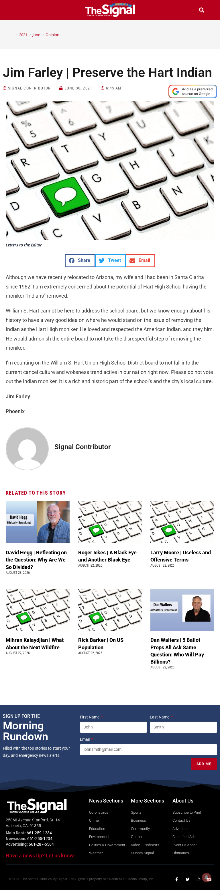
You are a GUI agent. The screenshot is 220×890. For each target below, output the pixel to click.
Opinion (52, 34)
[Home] (12, 34)
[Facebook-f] (177, 879)
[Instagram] (199, 879)
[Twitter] (188, 879)
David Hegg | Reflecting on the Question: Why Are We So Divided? (36, 559)
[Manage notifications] (206, 877)
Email (85, 739)
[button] (18, 10)
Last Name (160, 717)
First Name (90, 717)
